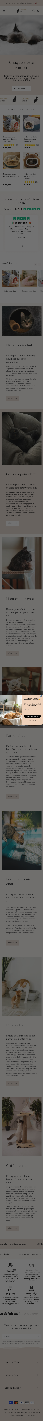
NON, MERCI (32, 720)
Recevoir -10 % (32, 716)
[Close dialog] (41, 696)
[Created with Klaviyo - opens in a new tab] (21, 725)
